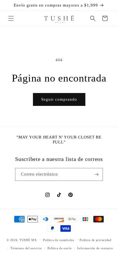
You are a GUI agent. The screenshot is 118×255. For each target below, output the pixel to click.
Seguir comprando (59, 99)
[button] (11, 18)
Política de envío (59, 248)
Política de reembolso (58, 240)
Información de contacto (95, 248)
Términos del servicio (26, 248)
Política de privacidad (95, 240)
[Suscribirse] (97, 174)
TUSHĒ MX (28, 239)
